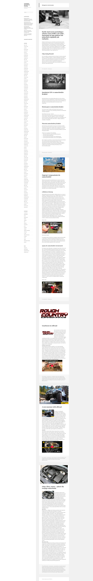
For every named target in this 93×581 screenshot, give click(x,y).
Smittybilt (43, 429)
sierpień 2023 (26, 88)
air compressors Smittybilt (60, 457)
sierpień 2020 (26, 134)
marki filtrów (53, 567)
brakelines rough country (46, 345)
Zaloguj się (25, 247)
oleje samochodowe (51, 571)
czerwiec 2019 (26, 145)
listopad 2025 (26, 56)
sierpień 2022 (26, 100)
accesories (54, 457)
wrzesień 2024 (26, 72)
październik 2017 (26, 166)
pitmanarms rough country (48, 378)
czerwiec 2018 (26, 157)
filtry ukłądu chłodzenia (56, 566)
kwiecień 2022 (26, 106)
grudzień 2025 (26, 55)
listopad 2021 (26, 113)
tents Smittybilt (52, 459)
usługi (25, 239)
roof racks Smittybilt (62, 458)
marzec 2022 (26, 107)
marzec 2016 (26, 189)
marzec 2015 (26, 207)
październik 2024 (26, 71)
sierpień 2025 (26, 58)
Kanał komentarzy (26, 250)
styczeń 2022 (26, 110)
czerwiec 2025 (26, 61)
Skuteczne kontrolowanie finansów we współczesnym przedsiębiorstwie (28, 31)
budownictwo (26, 217)
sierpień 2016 (26, 183)
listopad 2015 (26, 195)
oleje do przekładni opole (54, 570)
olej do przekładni (49, 568)
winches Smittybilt (57, 459)
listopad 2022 (26, 97)
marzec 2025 (26, 65)
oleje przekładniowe (61, 570)
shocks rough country (59, 378)
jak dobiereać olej (48, 567)
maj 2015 (25, 204)
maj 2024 (25, 78)
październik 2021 (26, 115)
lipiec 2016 (25, 185)
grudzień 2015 (26, 194)
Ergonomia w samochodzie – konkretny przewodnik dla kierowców (28, 34)
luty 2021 (25, 126)
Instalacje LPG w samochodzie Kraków (53, 93)
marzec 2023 (26, 94)
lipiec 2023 (25, 90)
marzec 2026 (26, 50)
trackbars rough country (45, 379)
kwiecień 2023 (26, 93)
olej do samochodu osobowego (50, 569)
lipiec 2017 (25, 169)
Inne (24, 221)
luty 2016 (25, 191)
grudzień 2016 (26, 179)
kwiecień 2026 (26, 49)
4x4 (52, 457)
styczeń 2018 (26, 163)
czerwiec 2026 (26, 46)
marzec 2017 (26, 175)
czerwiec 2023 (26, 91)
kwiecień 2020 (26, 138)
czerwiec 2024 (26, 77)
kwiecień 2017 (26, 173)
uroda (25, 237)
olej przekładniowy (57, 569)
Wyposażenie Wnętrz (27, 240)
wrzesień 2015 (26, 198)
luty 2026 (25, 52)
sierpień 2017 (26, 167)
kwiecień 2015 (26, 205)
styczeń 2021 (26, 128)
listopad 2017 (26, 164)
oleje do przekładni (48, 570)
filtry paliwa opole (45, 541)
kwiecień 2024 (26, 80)
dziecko (25, 218)
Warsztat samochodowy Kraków (51, 123)
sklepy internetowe (26, 234)
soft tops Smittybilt (47, 459)
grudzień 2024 (26, 68)
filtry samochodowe (49, 566)
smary (48, 572)
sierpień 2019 (26, 144)
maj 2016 (25, 188)
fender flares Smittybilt (48, 458)
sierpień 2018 (26, 154)
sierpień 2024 (26, 74)
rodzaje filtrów (58, 571)
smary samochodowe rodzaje (53, 572)
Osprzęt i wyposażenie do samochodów (51, 176)
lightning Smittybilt (54, 458)
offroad (58, 458)
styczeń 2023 (26, 96)
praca (25, 226)
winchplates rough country (61, 379)
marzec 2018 (26, 160)
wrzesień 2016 (26, 182)
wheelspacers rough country (53, 379)
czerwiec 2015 (26, 202)
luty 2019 (25, 148)
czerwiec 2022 (26, 103)
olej (46, 568)
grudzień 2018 (26, 151)
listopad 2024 (26, 69)
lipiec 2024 (25, 75)
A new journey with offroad (52, 407)
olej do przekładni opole (55, 568)
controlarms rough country (55, 377)
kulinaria (25, 223)
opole (54, 571)
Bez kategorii (26, 214)
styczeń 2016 (26, 192)
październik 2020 (26, 131)
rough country (54, 378)
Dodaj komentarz (45, 380)
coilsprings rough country (48, 377)
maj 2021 (25, 122)
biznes (25, 215)
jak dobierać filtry (61, 566)
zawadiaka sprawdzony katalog (27, 5)
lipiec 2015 (25, 201)
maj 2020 (25, 137)
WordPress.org (26, 252)
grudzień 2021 (26, 112)
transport (25, 236)
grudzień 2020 (26, 129)
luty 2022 (25, 109)
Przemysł (25, 227)
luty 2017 (25, 176)
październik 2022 (26, 99)
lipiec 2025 (25, 59)
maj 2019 (25, 147)
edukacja (25, 220)
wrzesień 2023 (26, 87)
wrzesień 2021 (26, 116)
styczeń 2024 (26, 84)
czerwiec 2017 (26, 170)
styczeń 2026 (26, 53)
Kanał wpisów (26, 249)
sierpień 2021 (26, 118)
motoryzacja (25, 224)
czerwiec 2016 (26, 186)
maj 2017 (25, 172)
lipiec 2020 (25, 135)
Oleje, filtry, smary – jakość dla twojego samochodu (53, 487)
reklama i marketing (27, 230)
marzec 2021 (26, 125)
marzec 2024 (26, 81)
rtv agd (25, 233)
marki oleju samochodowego (59, 567)
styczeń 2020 (26, 141)
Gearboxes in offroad (49, 326)
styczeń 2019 (26, 150)
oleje (44, 570)
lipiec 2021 (25, 119)
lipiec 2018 (25, 156)
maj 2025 (25, 62)
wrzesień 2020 (26, 132)
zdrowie (25, 242)
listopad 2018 (26, 153)
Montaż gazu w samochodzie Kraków (52, 107)
